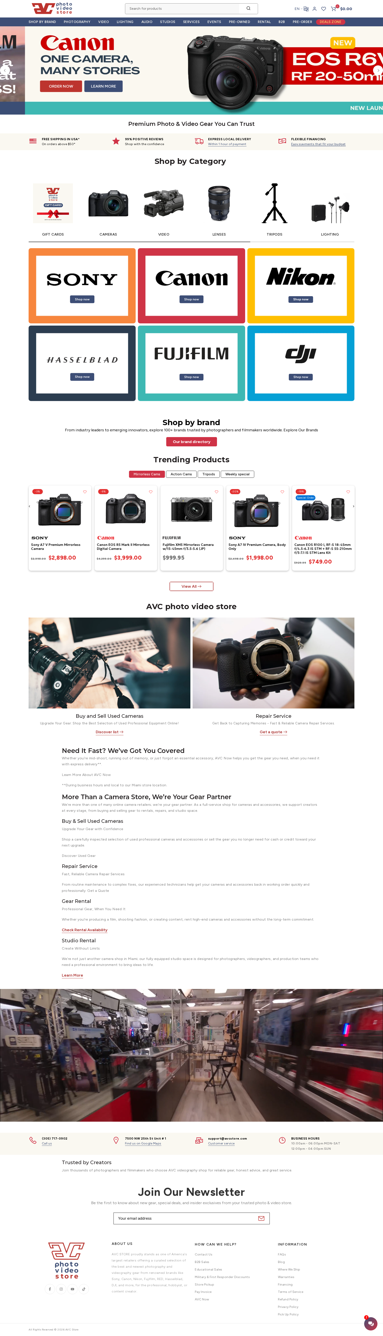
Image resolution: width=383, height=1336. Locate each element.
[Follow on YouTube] (72, 1289)
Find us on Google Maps (143, 1143)
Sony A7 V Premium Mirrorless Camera (55, 547)
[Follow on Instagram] (61, 1289)
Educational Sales (208, 1269)
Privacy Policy (288, 1307)
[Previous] (5, 70)
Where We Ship (289, 1269)
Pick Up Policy (288, 1314)
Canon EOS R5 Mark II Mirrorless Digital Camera (123, 547)
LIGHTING (125, 22)
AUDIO (146, 22)
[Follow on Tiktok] (84, 1289)
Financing (285, 1284)
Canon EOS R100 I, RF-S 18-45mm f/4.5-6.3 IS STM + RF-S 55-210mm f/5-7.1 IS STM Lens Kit (323, 549)
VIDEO (103, 22)
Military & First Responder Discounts (222, 1277)
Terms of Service (290, 1292)
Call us (47, 1143)
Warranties (286, 1277)
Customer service (221, 1143)
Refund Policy (288, 1299)
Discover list (107, 731)
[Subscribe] (261, 1218)
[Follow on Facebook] (50, 1289)
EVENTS (214, 22)
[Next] (378, 70)
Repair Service (273, 716)
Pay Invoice (203, 1292)
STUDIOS (167, 22)
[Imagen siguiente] (86, 509)
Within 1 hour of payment (227, 144)
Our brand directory (191, 441)
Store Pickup (204, 1284)
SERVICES (191, 22)
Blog (281, 1262)
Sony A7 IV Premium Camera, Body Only (256, 547)
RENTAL (264, 22)
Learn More (72, 975)
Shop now (82, 299)
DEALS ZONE (330, 22)
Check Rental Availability (84, 929)
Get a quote (271, 731)
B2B (282, 22)
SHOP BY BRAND (42, 22)
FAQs (282, 1254)
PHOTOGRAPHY (77, 22)
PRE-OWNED (239, 22)
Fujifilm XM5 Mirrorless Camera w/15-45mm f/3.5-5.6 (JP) (187, 547)
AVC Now (202, 1299)
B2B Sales (202, 1262)
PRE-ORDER (302, 22)
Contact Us (203, 1254)
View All (189, 586)
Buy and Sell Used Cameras (109, 716)
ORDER (332, 86)
